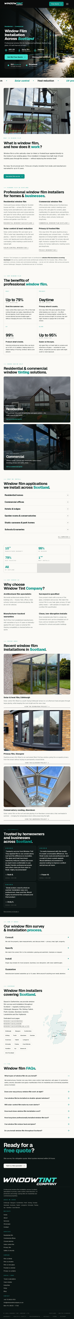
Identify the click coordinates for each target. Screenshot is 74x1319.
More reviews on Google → (11, 911)
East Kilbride (26, 1044)
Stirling (7, 1035)
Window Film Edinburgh (13, 1021)
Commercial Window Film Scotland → (54, 223)
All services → (64, 537)
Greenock (23, 1048)
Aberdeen (23, 1035)
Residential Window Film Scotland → (19, 223)
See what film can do (13, 176)
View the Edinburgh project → (36, 706)
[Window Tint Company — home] (26, 4)
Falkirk (17, 1040)
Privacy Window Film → (48, 250)
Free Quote (55, 4)
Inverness (8, 1040)
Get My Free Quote (15, 57)
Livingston (26, 1040)
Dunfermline (27, 1031)
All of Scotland (9, 1053)
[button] (37, 495)
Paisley (17, 1044)
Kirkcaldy (8, 1044)
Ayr (15, 1048)
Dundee (32, 1035)
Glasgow (18, 1031)
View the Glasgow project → (37, 763)
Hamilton (8, 1048)
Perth (14, 1035)
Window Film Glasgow (12, 1023)
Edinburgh (8, 1031)
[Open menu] (67, 4)
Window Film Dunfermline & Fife (16, 1026)
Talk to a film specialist (14, 1166)
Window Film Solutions (41, 57)
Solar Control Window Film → (16, 247)
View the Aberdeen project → (37, 819)
